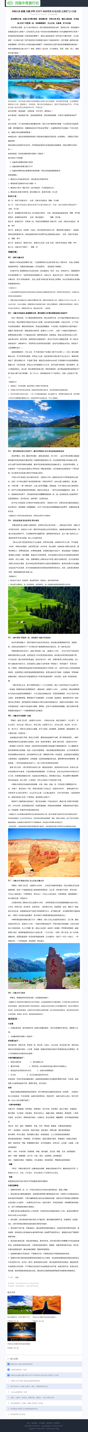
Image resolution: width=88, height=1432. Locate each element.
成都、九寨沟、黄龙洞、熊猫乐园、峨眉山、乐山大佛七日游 (32, 1397)
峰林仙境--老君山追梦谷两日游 (22, 1364)
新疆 (16, 1277)
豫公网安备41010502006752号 (52, 1426)
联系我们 (57, 1423)
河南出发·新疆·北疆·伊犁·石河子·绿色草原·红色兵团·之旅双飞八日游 (35, 1375)
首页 (28, 1423)
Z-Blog (57, 1428)
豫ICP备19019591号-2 (32, 1426)
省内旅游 (49, 1423)
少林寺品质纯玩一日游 (19, 1369)
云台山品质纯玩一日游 (19, 1392)
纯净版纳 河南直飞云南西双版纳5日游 (24, 1409)
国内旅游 (34, 1423)
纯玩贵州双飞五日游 (18, 1414)
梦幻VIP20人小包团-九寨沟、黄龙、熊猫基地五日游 (29, 1386)
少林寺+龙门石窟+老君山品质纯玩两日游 (25, 1381)
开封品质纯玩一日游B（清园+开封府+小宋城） (27, 1403)
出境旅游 (42, 1423)
